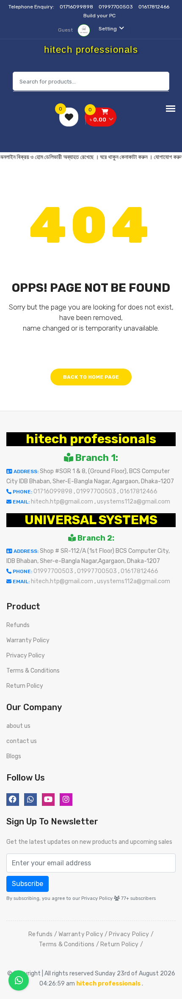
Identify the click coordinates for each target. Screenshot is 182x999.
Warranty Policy (28, 640)
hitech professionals (91, 439)
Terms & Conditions (33, 670)
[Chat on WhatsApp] (18, 980)
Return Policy (24, 685)
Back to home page (91, 377)
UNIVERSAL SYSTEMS (91, 520)
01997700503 (116, 7)
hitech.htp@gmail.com (62, 501)
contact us (21, 741)
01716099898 (77, 7)
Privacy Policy (25, 655)
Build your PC (99, 16)
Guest (66, 30)
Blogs (13, 756)
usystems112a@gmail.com (133, 501)
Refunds (18, 625)
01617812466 (154, 7)
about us (18, 726)
